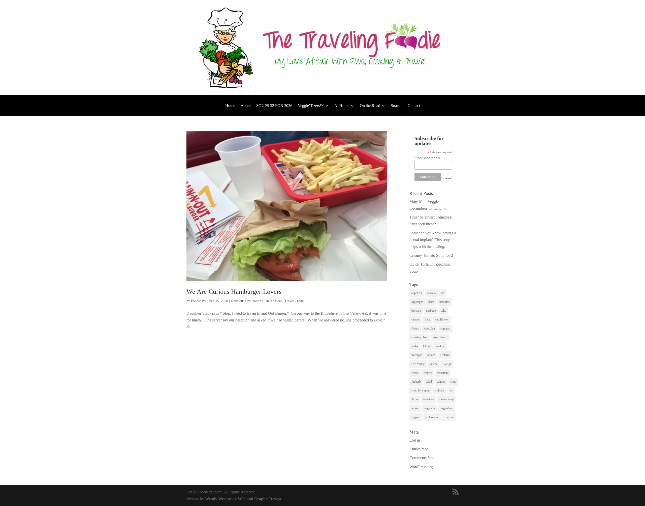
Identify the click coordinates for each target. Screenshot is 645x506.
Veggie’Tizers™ (311, 106)
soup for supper (420, 390)
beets (431, 302)
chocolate (429, 328)
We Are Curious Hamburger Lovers (233, 291)
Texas (414, 399)
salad (429, 381)
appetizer (416, 293)
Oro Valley (418, 364)
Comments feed (421, 458)
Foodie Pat (198, 301)
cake (443, 310)
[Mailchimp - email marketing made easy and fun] (447, 178)
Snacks (396, 106)
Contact (414, 106)
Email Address (427, 158)
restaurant (442, 373)
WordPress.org (421, 467)
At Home (341, 106)
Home (230, 106)
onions (431, 355)
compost (445, 328)
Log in (414, 440)
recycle (428, 373)
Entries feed (418, 449)
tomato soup (446, 399)
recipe (414, 373)
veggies (416, 417)
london (440, 346)
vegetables (446, 408)
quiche (433, 364)
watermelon (432, 417)
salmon (441, 381)
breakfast (444, 302)
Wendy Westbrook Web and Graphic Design (243, 499)
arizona (431, 293)
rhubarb (416, 381)
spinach (439, 390)
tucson (415, 408)
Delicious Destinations (247, 301)
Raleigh (447, 364)
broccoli (416, 310)
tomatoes (428, 399)
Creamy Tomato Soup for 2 (431, 255)
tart (451, 390)
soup (453, 381)
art (442, 293)
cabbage (431, 310)
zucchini (449, 417)
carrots (415, 319)
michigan (416, 355)
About (246, 106)
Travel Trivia (294, 301)
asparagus (417, 302)
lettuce (427, 346)
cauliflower (442, 319)
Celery (415, 328)
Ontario (444, 355)
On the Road (370, 106)
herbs (414, 346)
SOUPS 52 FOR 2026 (274, 106)
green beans (440, 337)
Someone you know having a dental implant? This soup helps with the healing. (432, 240)
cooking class (419, 337)
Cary (427, 319)
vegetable (429, 408)
